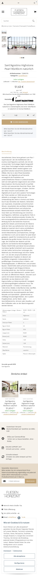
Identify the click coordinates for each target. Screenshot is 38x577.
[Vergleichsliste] (34, 3)
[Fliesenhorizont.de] (12, 494)
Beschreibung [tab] (7, 151)
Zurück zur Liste (7, 26)
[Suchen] (34, 21)
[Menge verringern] (4, 115)
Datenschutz (17, 551)
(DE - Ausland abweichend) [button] (26, 82)
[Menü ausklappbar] (3, 12)
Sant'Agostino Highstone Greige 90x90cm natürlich (28, 403)
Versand (25, 92)
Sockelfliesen (22, 76)
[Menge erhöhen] (28, 115)
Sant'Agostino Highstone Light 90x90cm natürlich (10, 403)
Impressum (7, 551)
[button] (18, 3)
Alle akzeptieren (19, 556)
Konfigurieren (19, 563)
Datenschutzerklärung (9, 472)
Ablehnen (19, 569)
